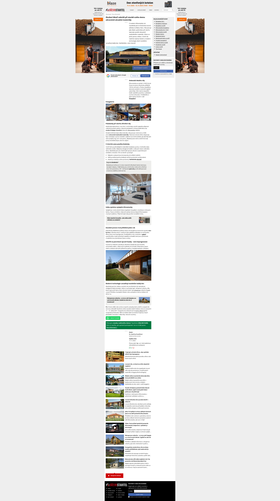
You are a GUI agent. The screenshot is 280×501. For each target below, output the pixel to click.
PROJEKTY (110, 495)
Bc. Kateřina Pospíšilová (135, 334)
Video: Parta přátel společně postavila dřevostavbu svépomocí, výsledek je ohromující (136, 425)
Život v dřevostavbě (116, 14)
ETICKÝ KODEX (121, 492)
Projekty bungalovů (161, 40)
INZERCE (120, 490)
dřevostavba (131, 130)
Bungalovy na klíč (160, 25)
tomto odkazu (139, 311)
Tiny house (159, 49)
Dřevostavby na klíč (161, 32)
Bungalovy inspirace (161, 23)
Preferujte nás (145, 75)
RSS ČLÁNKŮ (111, 497)
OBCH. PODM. (121, 495)
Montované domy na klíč (163, 38)
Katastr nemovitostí (161, 55)
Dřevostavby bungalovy (162, 28)
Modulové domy (160, 36)
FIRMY (109, 488)
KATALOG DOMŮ (142, 10)
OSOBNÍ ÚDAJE (111, 490)
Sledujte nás (135, 75)
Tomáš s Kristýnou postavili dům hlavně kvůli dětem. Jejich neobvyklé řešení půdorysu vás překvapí (137, 390)
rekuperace (137, 290)
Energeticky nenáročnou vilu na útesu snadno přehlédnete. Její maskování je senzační (136, 449)
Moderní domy (160, 34)
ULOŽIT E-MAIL (139, 494)
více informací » (111, 327)
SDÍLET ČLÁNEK (115, 318)
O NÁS (119, 488)
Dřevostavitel (108, 14)
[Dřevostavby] (115, 9)
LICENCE (120, 497)
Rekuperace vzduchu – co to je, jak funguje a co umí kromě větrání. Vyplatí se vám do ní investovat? (138, 437)
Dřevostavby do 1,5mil (162, 30)
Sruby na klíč (159, 47)
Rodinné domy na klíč (162, 42)
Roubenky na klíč (160, 45)
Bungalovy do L (160, 21)
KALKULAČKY (111, 492)
